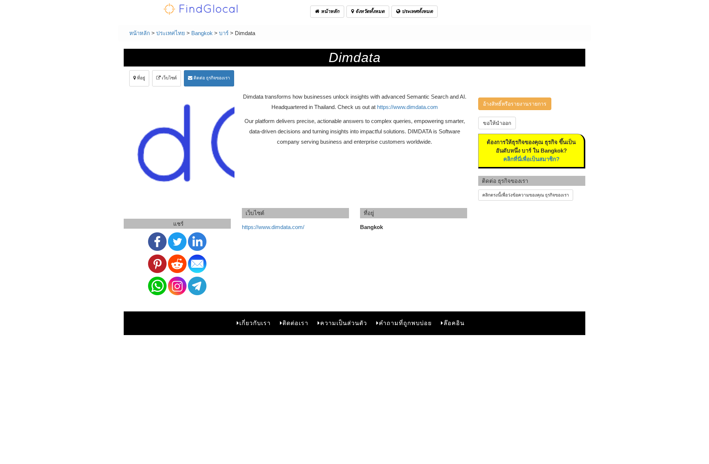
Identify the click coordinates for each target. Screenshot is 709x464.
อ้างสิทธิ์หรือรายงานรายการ (515, 104)
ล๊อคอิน (454, 323)
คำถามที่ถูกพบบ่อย (405, 323)
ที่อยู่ (140, 78)
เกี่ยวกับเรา (255, 323)
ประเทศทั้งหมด (416, 11)
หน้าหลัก (329, 11)
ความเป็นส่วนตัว (343, 323)
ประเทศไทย (170, 33)
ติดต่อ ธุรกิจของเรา (211, 78)
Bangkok (202, 33)
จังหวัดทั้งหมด (369, 11)
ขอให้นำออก (497, 123)
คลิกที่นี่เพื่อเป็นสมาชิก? (531, 159)
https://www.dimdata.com (407, 107)
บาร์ (224, 33)
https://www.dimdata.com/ (273, 227)
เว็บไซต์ (169, 78)
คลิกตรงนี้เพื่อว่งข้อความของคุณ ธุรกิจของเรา (525, 195)
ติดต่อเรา (295, 323)
